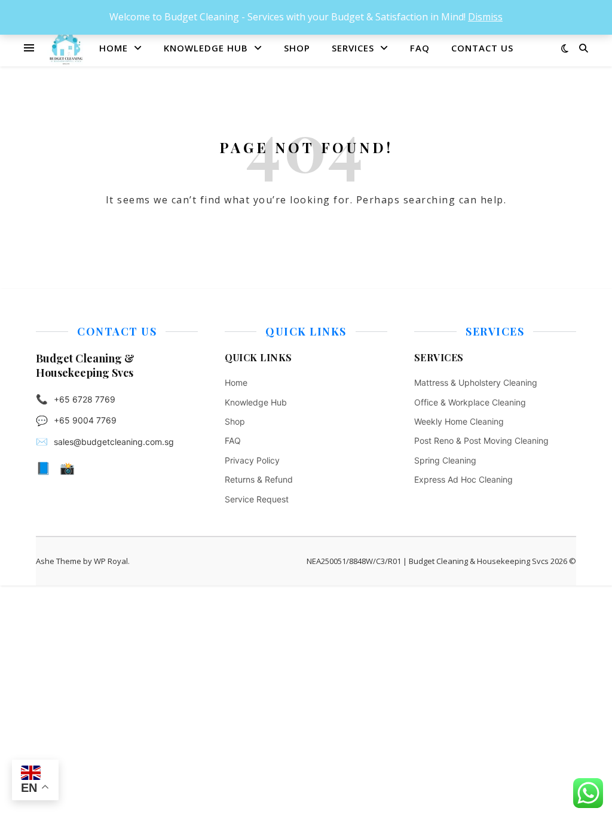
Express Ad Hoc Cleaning (463, 479)
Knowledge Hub (206, 48)
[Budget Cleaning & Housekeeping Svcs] (66, 47)
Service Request (257, 499)
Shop (297, 48)
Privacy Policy (252, 460)
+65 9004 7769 (85, 420)
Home (113, 48)
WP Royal (111, 561)
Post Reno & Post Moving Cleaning (481, 440)
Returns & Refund (259, 479)
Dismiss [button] (485, 16)
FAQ (420, 48)
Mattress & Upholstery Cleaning (475, 382)
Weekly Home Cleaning (459, 421)
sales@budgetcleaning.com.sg (114, 442)
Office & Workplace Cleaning (470, 402)
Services (353, 48)
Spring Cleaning (445, 460)
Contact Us (482, 48)
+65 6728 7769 (84, 399)
